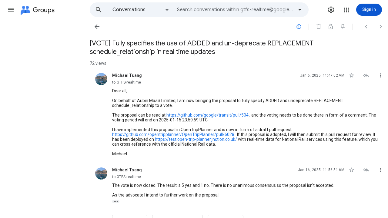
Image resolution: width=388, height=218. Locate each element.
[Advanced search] (299, 10)
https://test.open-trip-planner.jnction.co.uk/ (196, 139)
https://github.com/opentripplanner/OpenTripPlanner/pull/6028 (173, 134)
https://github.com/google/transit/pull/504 (207, 115)
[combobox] (235, 10)
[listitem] (239, 113)
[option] (141, 10)
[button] (11, 9)
